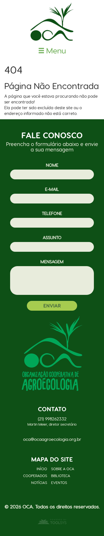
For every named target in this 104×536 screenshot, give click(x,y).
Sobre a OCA (62, 468)
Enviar (52, 305)
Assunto (52, 237)
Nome (52, 165)
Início (42, 468)
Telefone (52, 213)
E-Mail (52, 189)
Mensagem (52, 261)
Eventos (59, 482)
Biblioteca (60, 475)
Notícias (39, 482)
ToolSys (52, 522)
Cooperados (35, 475)
